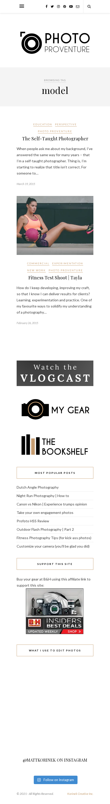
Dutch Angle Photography (38, 487)
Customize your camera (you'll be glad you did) (53, 546)
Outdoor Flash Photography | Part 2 (45, 529)
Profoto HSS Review (33, 521)
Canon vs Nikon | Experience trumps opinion (52, 504)
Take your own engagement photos (45, 512)
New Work (36, 270)
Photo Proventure (55, 131)
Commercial (38, 263)
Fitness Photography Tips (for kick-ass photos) (54, 538)
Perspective (66, 124)
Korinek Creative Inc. (80, 794)
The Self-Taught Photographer (55, 138)
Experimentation (67, 263)
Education (42, 124)
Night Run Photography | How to (43, 495)
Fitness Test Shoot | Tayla (55, 278)
